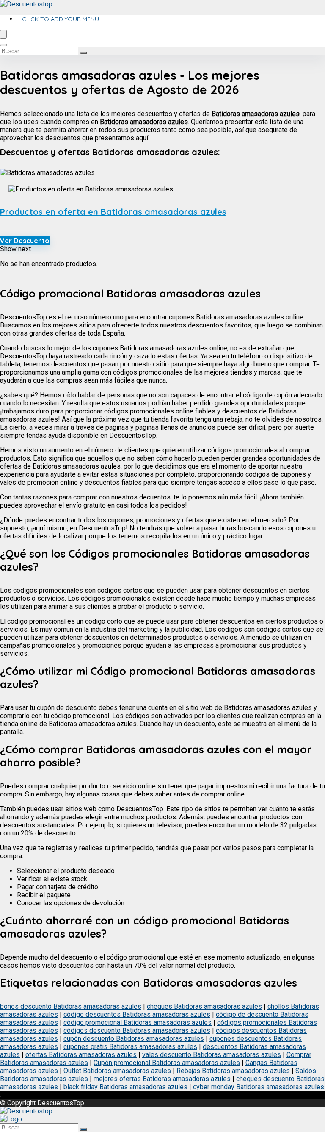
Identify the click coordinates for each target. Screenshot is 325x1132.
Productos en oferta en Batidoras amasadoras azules (113, 211)
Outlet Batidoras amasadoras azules (117, 1071)
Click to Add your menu (60, 19)
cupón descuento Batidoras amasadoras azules (133, 1039)
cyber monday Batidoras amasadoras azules (258, 1087)
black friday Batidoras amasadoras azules (125, 1087)
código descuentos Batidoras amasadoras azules (136, 1014)
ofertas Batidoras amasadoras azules (81, 1055)
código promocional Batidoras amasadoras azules (137, 1022)
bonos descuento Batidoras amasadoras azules (70, 1006)
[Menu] (3, 34)
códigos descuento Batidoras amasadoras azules (136, 1031)
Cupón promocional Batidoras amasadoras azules (167, 1063)
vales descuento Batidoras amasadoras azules (211, 1055)
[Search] (3, 45)
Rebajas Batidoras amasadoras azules (233, 1071)
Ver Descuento (25, 240)
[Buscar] (83, 53)
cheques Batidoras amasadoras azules (204, 1006)
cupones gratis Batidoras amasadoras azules (130, 1047)
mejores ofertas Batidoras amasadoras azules (162, 1079)
